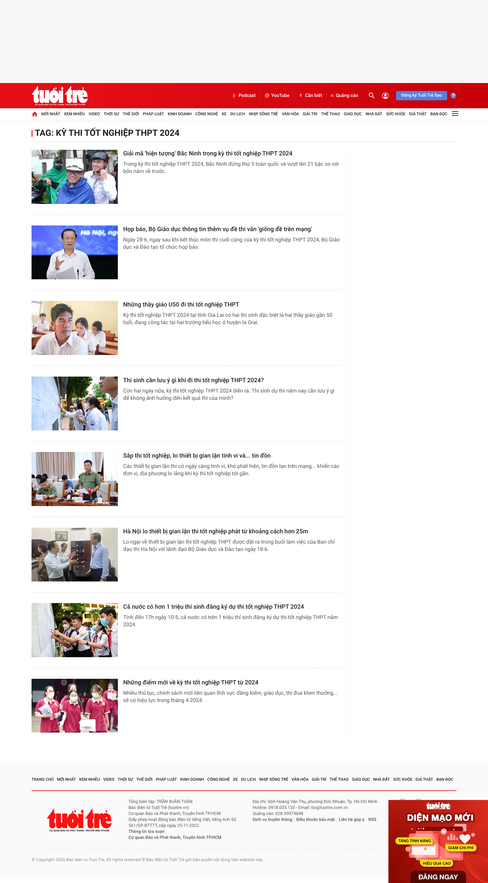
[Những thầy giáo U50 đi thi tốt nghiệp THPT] (75, 328)
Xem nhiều (74, 114)
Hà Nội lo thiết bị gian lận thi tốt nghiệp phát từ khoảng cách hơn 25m (215, 531)
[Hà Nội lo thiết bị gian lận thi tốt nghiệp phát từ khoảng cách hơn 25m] (75, 555)
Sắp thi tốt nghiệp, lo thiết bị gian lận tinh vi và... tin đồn (197, 455)
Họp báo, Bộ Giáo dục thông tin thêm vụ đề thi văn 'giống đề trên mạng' (217, 229)
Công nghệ (207, 114)
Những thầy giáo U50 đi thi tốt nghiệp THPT (181, 304)
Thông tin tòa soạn (146, 831)
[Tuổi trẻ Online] (80, 820)
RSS (372, 819)
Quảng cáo (347, 95)
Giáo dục (353, 114)
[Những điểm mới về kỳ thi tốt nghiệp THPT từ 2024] (75, 706)
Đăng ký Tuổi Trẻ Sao (421, 95)
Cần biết (313, 95)
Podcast (247, 95)
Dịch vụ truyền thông (272, 819)
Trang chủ (43, 779)
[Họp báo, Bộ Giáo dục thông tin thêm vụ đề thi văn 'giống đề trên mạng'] (75, 252)
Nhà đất (374, 114)
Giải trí (310, 114)
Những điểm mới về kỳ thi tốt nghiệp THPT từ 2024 (190, 682)
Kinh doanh (180, 114)
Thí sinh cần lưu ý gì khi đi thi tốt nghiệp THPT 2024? (193, 380)
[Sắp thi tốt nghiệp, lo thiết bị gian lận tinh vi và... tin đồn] (75, 479)
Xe (224, 114)
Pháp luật (153, 114)
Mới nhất (50, 114)
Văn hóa (290, 114)
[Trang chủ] (35, 114)
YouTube (280, 95)
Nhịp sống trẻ (263, 114)
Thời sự (111, 114)
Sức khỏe (395, 114)
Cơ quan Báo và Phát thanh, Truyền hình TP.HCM (174, 837)
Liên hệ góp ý (352, 819)
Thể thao (330, 114)
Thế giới (131, 114)
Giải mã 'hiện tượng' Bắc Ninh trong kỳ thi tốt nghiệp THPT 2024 (207, 153)
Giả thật (418, 114)
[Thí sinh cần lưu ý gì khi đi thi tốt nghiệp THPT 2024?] (75, 404)
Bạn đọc (439, 114)
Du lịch (237, 114)
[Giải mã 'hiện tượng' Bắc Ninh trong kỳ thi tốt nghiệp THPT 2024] (75, 177)
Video (94, 114)
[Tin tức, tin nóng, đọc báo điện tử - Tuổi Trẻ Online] (60, 96)
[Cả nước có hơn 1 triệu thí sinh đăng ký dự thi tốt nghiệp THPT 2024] (75, 630)
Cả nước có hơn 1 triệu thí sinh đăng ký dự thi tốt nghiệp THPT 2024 (213, 606)
